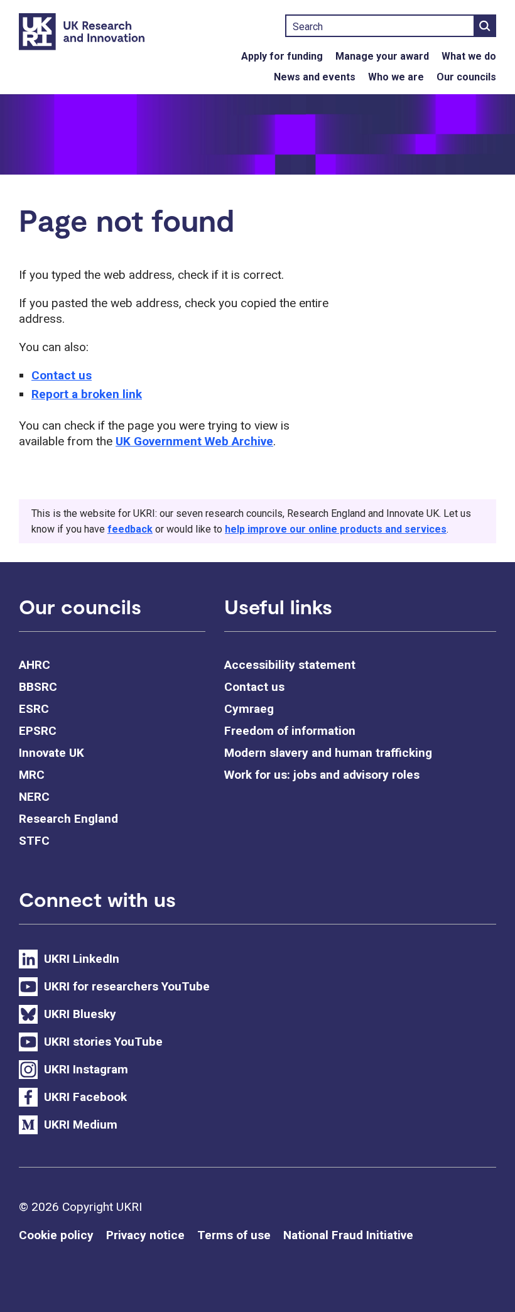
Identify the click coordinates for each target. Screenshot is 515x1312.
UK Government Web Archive (194, 441)
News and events (314, 77)
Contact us (61, 375)
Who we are (396, 77)
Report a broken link (86, 394)
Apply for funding (282, 56)
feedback (130, 529)
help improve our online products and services (336, 529)
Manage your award (382, 56)
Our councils (466, 77)
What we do (469, 56)
